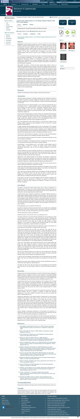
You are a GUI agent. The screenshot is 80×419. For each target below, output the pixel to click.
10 (50, 279)
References (8, 43)
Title (7, 23)
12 (18, 309)
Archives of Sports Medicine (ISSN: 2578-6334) (56, 402)
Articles (43, 4)
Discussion (8, 42)
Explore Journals (5, 400)
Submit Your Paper (5, 402)
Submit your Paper (24, 4)
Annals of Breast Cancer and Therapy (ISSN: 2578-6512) (58, 414)
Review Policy (42, 0)
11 (52, 279)
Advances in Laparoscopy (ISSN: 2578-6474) (56, 403)
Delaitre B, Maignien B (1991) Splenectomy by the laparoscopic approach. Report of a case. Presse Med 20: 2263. (37, 358)
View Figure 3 (63, 61)
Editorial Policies (64, 4)
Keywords (8, 36)
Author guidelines (24, 398)
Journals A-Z (13, 4)
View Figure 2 (71, 50)
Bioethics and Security (25, 409)
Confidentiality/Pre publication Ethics (28, 407)
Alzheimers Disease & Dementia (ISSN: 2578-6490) (57, 398)
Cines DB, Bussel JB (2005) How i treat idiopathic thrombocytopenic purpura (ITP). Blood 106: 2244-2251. (36, 335)
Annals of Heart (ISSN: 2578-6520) (54, 409)
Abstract (8, 35)
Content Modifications (25, 411)
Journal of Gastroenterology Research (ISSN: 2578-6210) (58, 400)
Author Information (53, 4)
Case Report (8, 40)
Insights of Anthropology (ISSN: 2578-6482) (55, 405)
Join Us (75, 0)
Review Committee (63, 0)
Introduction (9, 38)
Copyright (8, 29)
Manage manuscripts (6, 403)
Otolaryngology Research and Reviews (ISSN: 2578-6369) (58, 407)
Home (5, 4)
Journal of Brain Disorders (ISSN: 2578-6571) (56, 411)
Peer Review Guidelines (25, 402)
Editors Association (50, 0)
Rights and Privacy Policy (26, 405)
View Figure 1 (63, 50)
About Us (4, 398)
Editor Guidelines (24, 400)
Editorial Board (35, 4)
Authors (8, 24)
